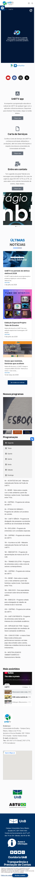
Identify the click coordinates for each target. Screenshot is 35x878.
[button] (2, 8)
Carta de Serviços (17, 134)
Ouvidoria (17, 857)
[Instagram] (20, 77)
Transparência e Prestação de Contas (17, 863)
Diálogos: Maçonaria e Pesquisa (19, 702)
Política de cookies (6, 875)
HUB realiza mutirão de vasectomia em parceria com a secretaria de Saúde (19, 697)
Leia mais (7, 282)
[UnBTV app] (17, 93)
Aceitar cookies (20, 875)
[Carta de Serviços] (17, 128)
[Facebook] (14, 77)
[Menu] (29, 3)
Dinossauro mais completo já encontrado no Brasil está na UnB (19, 692)
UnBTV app (17, 98)
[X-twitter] (27, 77)
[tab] (17, 443)
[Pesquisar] (32, 3)
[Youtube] (8, 77)
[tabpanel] (17, 678)
